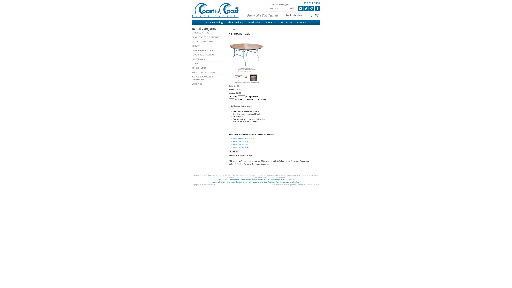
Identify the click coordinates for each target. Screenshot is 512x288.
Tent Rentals (222, 179)
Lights (195, 63)
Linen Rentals (257, 179)
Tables (232, 30)
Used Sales (254, 22)
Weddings (197, 84)
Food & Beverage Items (203, 54)
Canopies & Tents (200, 32)
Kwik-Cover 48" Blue (240, 141)
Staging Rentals (219, 182)
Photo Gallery (235, 22)
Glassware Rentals (260, 182)
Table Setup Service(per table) (244, 138)
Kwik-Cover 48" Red (240, 144)
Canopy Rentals (287, 179)
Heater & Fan (198, 59)
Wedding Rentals (275, 182)
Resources (286, 22)
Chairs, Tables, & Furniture (205, 37)
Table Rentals (245, 179)
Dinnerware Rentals (202, 50)
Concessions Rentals (291, 182)
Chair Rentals (234, 179)
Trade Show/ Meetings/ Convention (203, 78)
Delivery (196, 46)
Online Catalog (214, 22)
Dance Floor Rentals (202, 41)
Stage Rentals (199, 68)
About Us (270, 22)
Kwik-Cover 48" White (241, 147)
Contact (301, 22)
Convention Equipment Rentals (239, 182)
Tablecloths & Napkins (203, 72)
